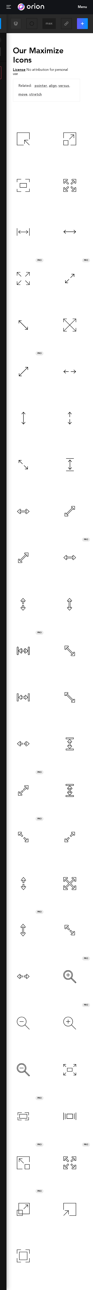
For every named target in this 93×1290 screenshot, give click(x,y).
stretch (35, 94)
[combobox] (49, 23)
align (53, 86)
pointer (41, 86)
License (19, 70)
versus (63, 86)
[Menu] (8, 7)
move (22, 94)
